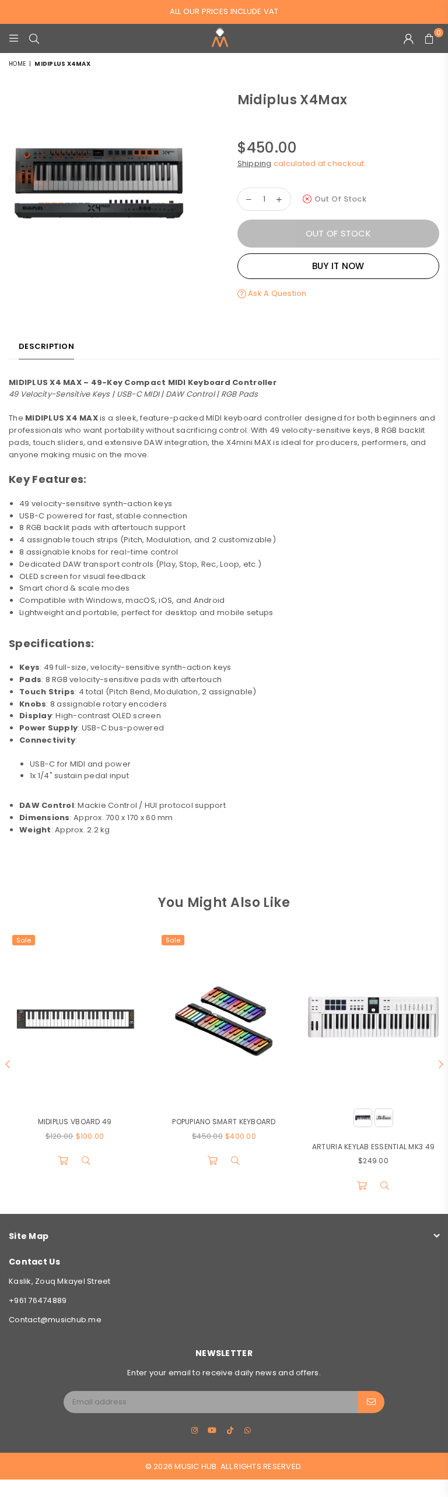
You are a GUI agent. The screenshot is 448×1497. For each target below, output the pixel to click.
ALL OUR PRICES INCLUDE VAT (224, 11)
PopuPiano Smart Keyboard (223, 1122)
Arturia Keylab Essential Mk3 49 (373, 1147)
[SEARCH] (34, 38)
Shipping (254, 163)
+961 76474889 (37, 1300)
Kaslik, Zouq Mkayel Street (60, 1281)
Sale (23, 940)
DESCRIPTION (46, 346)
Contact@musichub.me (55, 1319)
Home (17, 63)
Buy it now (338, 266)
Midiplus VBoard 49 (75, 1122)
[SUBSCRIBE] (371, 1402)
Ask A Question (276, 293)
